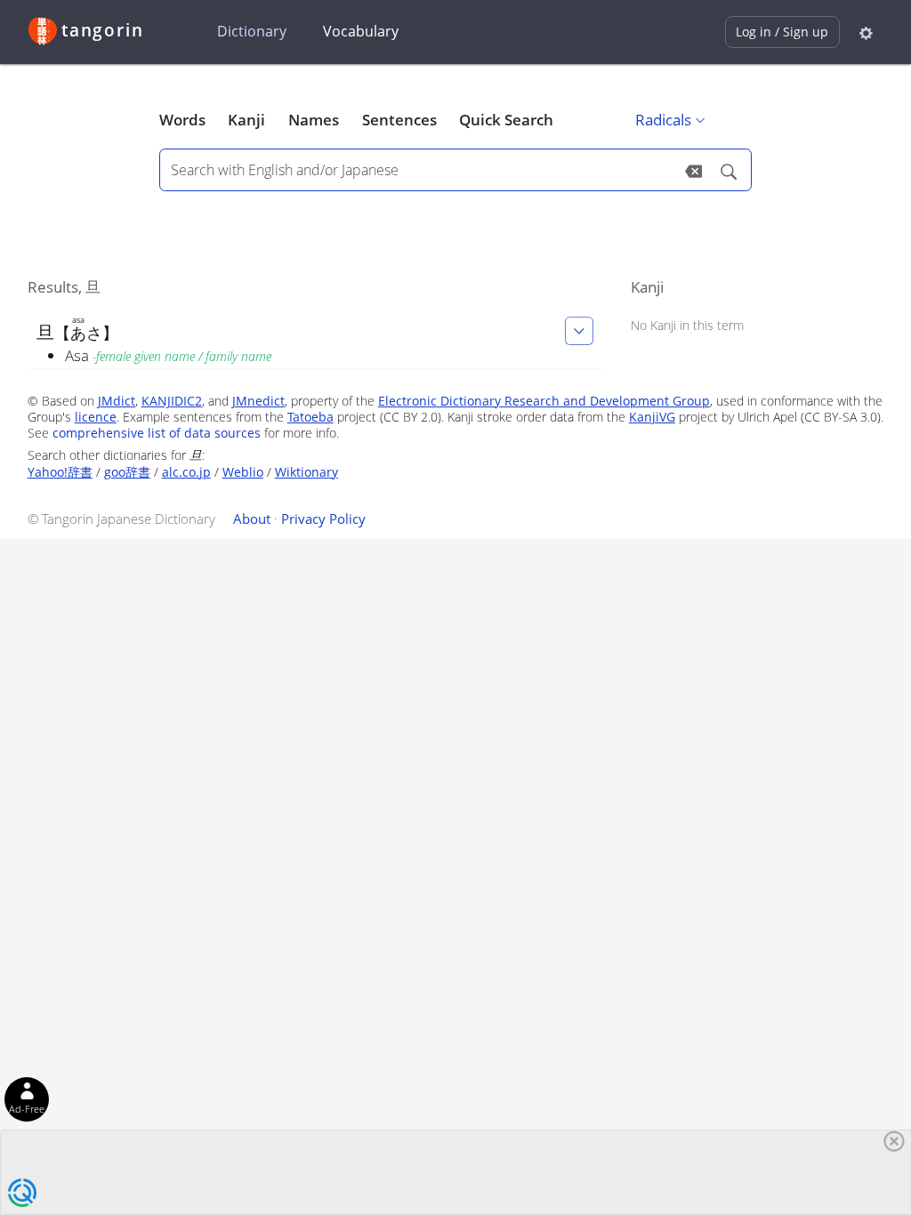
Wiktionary (306, 471)
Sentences (399, 119)
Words (182, 119)
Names (313, 119)
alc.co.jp (186, 471)
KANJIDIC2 (171, 400)
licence (96, 416)
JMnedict (258, 400)
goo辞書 (127, 471)
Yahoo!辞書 (60, 471)
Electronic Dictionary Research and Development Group (544, 400)
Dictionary (251, 31)
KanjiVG (652, 416)
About (251, 518)
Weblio (242, 471)
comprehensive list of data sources (156, 432)
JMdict (116, 400)
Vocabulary (361, 31)
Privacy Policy (323, 518)
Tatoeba (310, 416)
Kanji (246, 119)
